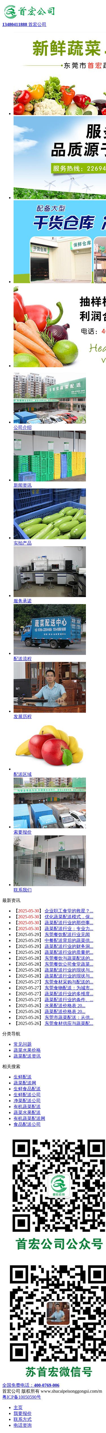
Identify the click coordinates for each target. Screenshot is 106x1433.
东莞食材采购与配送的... (69, 981)
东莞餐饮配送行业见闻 (67, 934)
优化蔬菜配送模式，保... (69, 916)
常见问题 (23, 1044)
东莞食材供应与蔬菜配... (69, 1023)
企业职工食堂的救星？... (69, 910)
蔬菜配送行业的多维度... (69, 993)
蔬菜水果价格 (27, 1050)
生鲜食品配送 (27, 1088)
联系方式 (23, 1419)
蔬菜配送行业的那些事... (69, 922)
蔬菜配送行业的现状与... (69, 970)
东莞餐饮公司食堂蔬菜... (69, 964)
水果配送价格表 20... (65, 1005)
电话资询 (23, 1425)
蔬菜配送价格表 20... (65, 1011)
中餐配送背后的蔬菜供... (69, 940)
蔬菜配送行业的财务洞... (69, 946)
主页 (18, 1407)
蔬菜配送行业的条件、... (69, 999)
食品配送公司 (27, 1124)
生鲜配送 (23, 1077)
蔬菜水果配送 (27, 1112)
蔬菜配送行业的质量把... (69, 952)
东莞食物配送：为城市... (69, 987)
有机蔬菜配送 (27, 1106)
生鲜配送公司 (27, 1094)
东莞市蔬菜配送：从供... (69, 1017)
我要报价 (23, 1413)
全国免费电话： (30, 1385)
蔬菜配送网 (25, 1082)
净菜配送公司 (27, 1100)
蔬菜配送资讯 (27, 1056)
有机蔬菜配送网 (29, 1118)
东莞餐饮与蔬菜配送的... (69, 958)
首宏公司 (24, 24)
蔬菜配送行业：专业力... (69, 928)
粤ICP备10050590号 (21, 1397)
